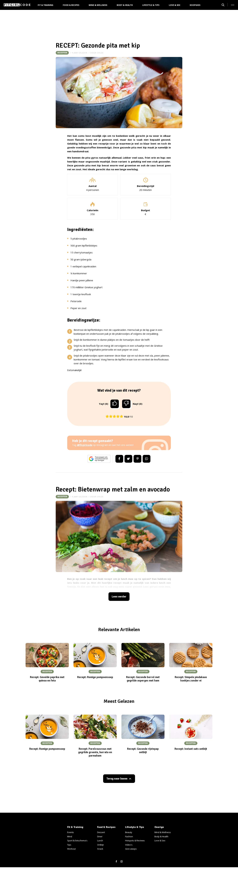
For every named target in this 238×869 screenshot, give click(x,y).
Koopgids (195, 5)
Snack (100, 848)
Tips (69, 844)
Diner (99, 836)
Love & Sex (174, 5)
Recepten (62, 52)
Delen (119, 459)
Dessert (101, 832)
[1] (114, 404)
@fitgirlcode (84, 444)
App (146, 459)
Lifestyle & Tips (150, 5)
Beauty (128, 832)
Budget (145, 210)
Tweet (128, 459)
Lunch (100, 840)
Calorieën (92, 210)
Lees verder (119, 596)
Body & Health (125, 5)
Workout (71, 848)
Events (70, 832)
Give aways (131, 848)
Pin (137, 459)
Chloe (100, 53)
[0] (126, 404)
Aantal (92, 186)
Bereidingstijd (145, 186)
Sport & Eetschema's (77, 840)
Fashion (129, 836)
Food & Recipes (71, 5)
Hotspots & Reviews (135, 840)
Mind (69, 836)
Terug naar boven (116, 778)
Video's (128, 844)
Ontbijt (100, 844)
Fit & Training (45, 5)
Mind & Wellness (98, 5)
